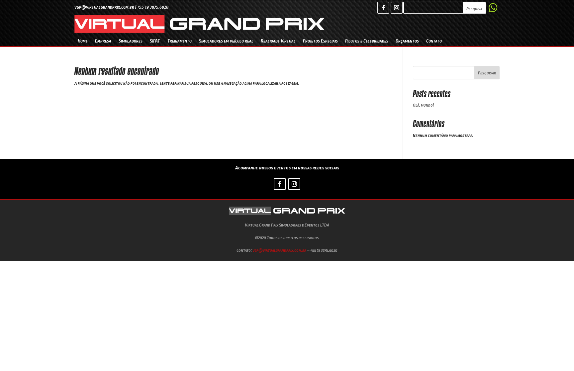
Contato (434, 40)
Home (83, 40)
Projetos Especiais (320, 40)
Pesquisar (487, 72)
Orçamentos (407, 40)
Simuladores (131, 40)
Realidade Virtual (278, 40)
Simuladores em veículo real (226, 40)
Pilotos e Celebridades (366, 40)
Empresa (103, 40)
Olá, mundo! (423, 105)
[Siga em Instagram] (397, 8)
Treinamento (179, 40)
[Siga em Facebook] (383, 8)
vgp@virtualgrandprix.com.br (279, 250)
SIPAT (155, 40)
